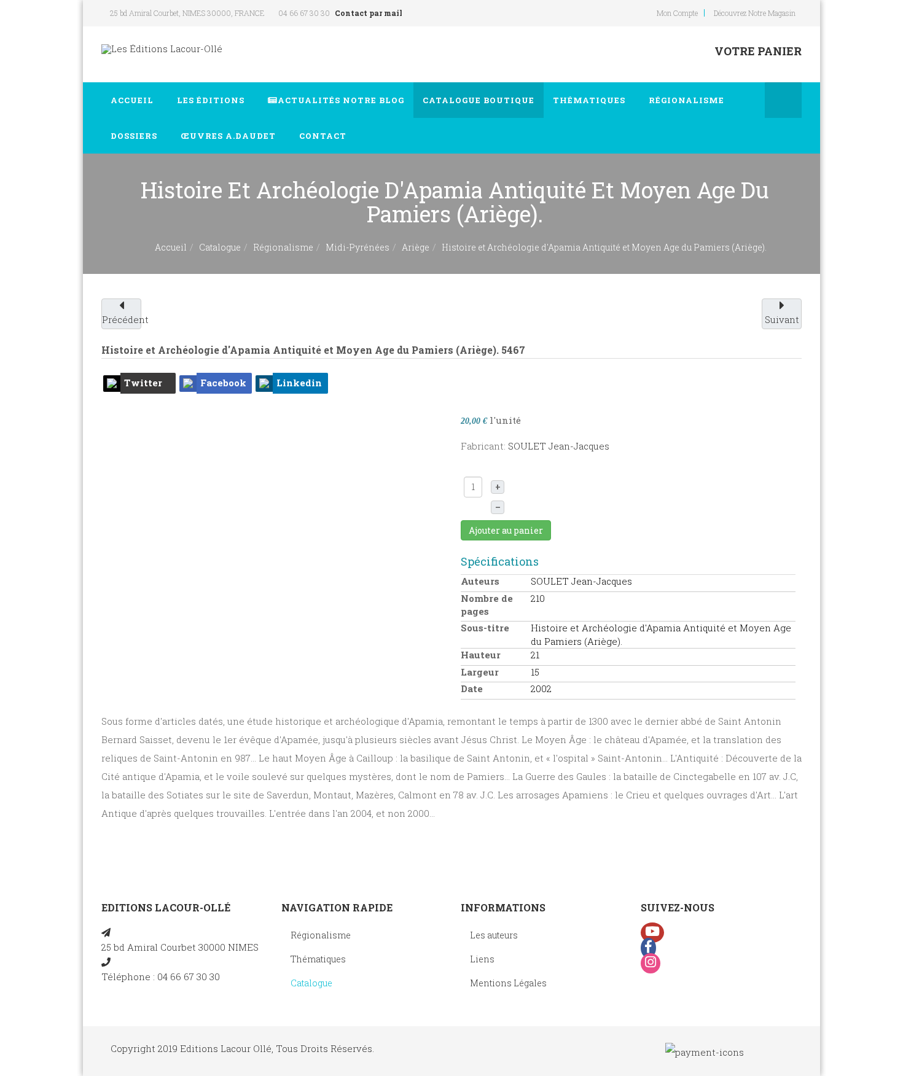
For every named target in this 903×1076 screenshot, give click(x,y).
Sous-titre (485, 628)
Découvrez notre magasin (755, 13)
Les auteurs (494, 935)
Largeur (480, 672)
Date (472, 688)
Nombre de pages (487, 604)
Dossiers (135, 135)
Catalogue (478, 100)
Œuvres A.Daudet (229, 135)
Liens (482, 959)
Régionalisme (688, 100)
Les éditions (212, 100)
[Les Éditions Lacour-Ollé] (161, 49)
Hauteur (481, 655)
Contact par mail (368, 13)
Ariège (415, 247)
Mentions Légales (508, 983)
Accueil (133, 100)
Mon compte (677, 13)
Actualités (341, 100)
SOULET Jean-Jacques (558, 446)
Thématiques (590, 100)
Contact (324, 135)
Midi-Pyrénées (357, 247)
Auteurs (480, 581)
